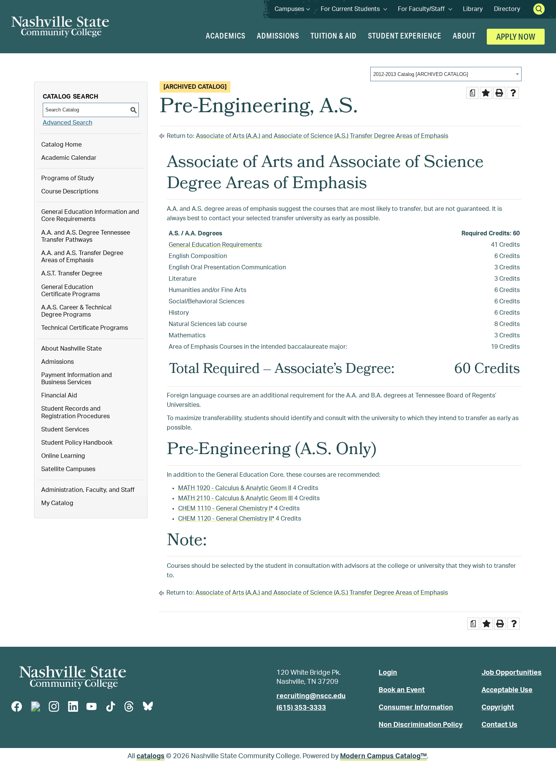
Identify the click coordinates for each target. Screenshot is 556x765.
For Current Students (354, 9)
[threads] (129, 706)
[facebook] (16, 706)
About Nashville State (71, 349)
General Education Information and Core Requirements (90, 215)
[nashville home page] (72, 677)
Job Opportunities (511, 672)
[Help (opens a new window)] (513, 93)
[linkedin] (73, 706)
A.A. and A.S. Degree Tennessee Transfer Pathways (85, 236)
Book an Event (402, 690)
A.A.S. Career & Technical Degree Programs (76, 311)
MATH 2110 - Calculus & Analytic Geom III (235, 498)
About (464, 35)
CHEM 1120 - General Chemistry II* (226, 519)
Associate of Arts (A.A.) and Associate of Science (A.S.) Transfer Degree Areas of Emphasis (322, 136)
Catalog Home (61, 145)
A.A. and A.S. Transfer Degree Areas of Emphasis (82, 256)
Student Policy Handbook (76, 443)
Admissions (278, 35)
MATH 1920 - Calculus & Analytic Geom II (234, 488)
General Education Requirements (215, 245)
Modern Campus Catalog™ (383, 756)
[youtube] (91, 706)
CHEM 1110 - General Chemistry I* (225, 508)
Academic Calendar (68, 158)
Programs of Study (67, 178)
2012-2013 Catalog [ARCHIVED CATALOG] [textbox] (420, 74)
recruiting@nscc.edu (311, 696)
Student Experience (404, 35)
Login (388, 672)
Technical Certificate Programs (84, 328)
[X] (35, 706)
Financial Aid (59, 396)
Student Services (65, 430)
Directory (507, 9)
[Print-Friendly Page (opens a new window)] (499, 93)
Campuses (292, 9)
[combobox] (446, 74)
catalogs (151, 756)
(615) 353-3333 (301, 708)
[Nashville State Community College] (60, 26)
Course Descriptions (69, 192)
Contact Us (499, 725)
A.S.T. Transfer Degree (71, 273)
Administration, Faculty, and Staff (88, 490)
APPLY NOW (515, 36)
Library (473, 9)
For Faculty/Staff (425, 9)
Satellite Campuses (68, 469)
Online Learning (63, 456)
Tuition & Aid (334, 35)
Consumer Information (416, 707)
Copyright (497, 707)
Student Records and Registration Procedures (75, 412)
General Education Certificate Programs (70, 290)
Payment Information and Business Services (76, 378)
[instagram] (54, 706)
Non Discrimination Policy (421, 725)
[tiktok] (110, 706)
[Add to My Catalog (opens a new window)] (486, 93)
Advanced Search (67, 123)
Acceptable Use (507, 690)
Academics (225, 35)
